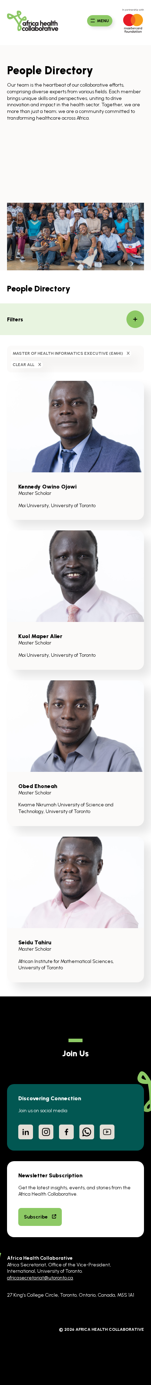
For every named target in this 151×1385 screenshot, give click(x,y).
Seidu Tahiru (34, 942)
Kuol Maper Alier (40, 636)
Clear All (23, 365)
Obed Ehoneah (37, 786)
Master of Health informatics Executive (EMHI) (68, 353)
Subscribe (36, 1216)
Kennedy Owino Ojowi (47, 486)
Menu (103, 21)
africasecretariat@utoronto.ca (40, 1277)
